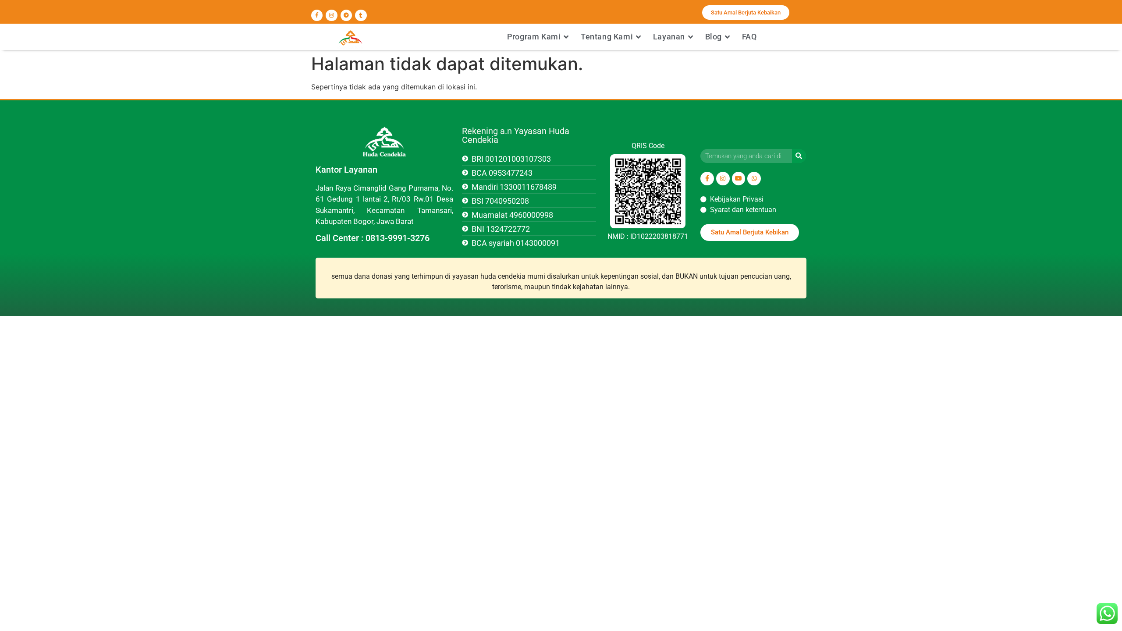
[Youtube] (739, 178)
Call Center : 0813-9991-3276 (373, 238)
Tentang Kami (607, 36)
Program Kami (534, 36)
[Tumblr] (360, 15)
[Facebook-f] (317, 15)
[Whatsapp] (754, 178)
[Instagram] (331, 15)
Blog (713, 36)
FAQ (749, 36)
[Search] (799, 156)
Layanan (669, 36)
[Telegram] (346, 15)
